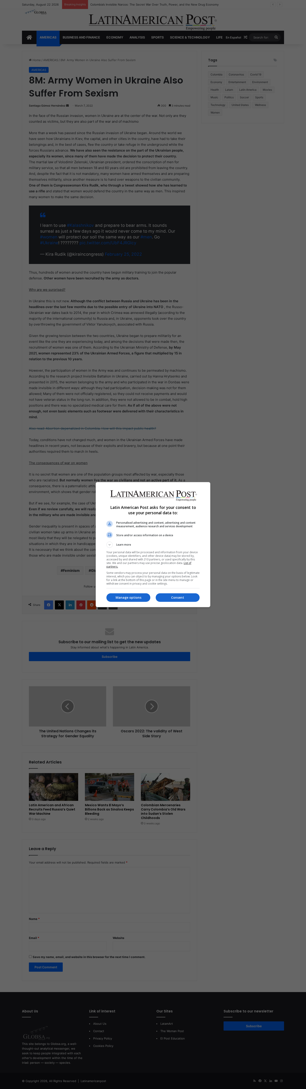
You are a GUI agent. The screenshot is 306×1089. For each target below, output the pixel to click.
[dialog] (153, 544)
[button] (153, 545)
